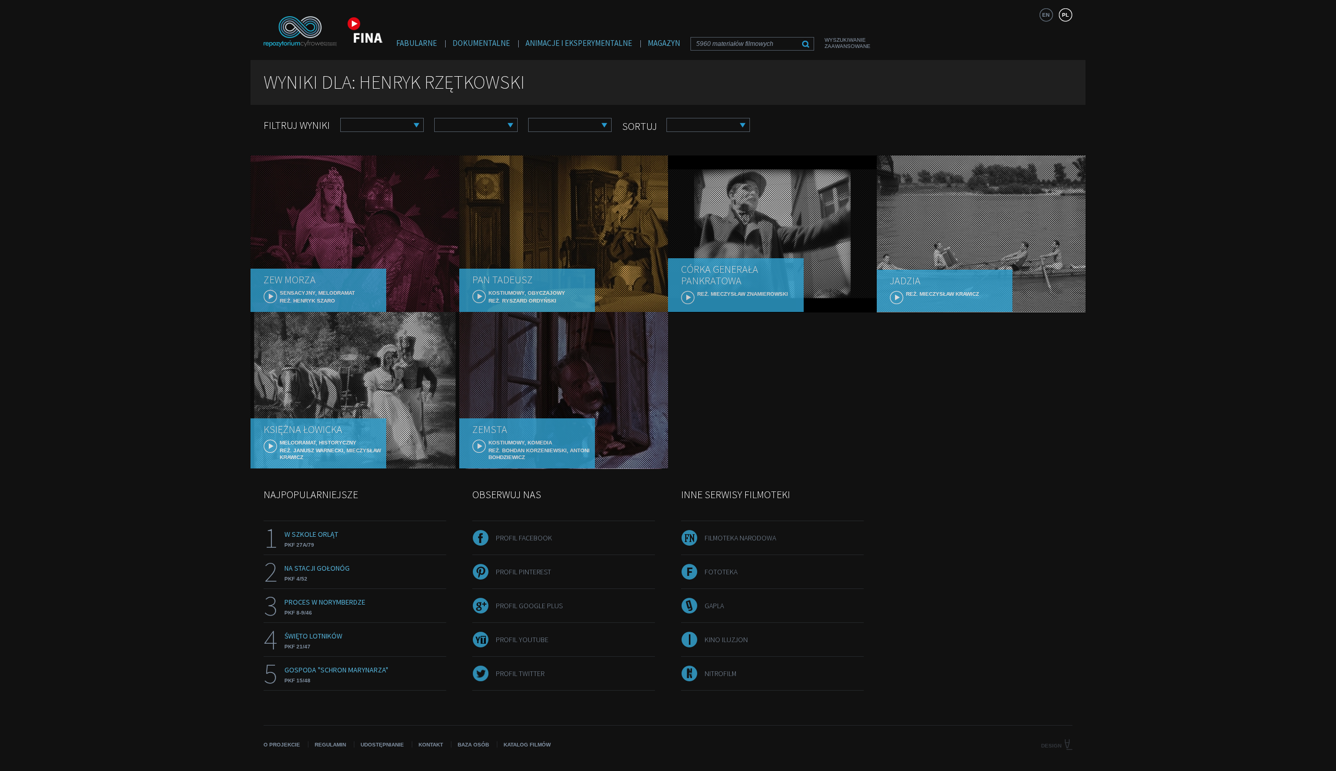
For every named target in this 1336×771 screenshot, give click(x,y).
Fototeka (721, 571)
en (1045, 15)
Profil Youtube (522, 639)
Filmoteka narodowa (740, 538)
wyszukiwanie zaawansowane (847, 43)
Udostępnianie (382, 745)
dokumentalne (481, 43)
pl (1065, 15)
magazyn (664, 43)
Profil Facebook (524, 538)
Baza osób (473, 745)
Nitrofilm (720, 673)
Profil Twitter (520, 673)
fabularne (416, 43)
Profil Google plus (529, 605)
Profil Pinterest (523, 571)
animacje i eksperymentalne (579, 43)
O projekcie (282, 745)
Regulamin (330, 745)
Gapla (714, 605)
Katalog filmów (527, 745)
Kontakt (431, 745)
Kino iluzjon (726, 639)
